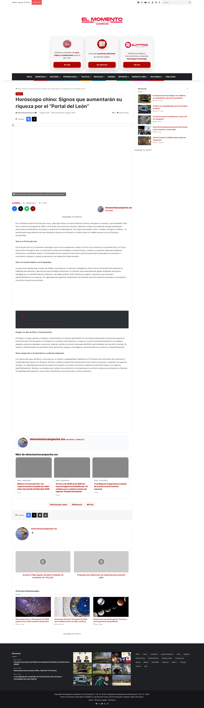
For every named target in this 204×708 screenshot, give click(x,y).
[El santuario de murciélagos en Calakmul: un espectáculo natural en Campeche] (144, 98)
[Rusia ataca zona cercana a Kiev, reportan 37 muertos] (102, 657)
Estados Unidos (167, 658)
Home (91, 700)
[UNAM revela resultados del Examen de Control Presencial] (102, 669)
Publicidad (170, 77)
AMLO (138, 654)
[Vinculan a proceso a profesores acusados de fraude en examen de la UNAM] (82, 657)
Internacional (70, 77)
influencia (77, 504)
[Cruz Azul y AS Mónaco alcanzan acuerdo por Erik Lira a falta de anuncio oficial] (102, 680)
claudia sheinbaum (167, 654)
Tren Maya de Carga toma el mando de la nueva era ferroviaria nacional (110, 486)
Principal (183, 662)
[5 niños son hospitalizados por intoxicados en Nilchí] (144, 109)
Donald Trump (140, 658)
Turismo (111, 77)
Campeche (154, 654)
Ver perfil (109, 210)
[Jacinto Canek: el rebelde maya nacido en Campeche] (144, 140)
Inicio (19, 89)
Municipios (40, 77)
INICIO (29, 77)
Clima (178, 654)
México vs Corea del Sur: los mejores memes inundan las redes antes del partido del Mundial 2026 (33, 486)
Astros (25, 89)
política (174, 662)
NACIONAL (155, 662)
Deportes (122, 77)
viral (145, 666)
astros (145, 654)
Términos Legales (100, 700)
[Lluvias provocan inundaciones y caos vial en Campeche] (144, 119)
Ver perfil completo (75, 440)
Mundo (138, 662)
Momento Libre (139, 77)
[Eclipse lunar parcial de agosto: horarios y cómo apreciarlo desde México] (111, 607)
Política (85, 77)
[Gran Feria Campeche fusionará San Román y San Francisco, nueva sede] (144, 130)
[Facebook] (14, 208)
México (146, 662)
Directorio (111, 700)
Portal (90, 504)
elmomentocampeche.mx (26, 113)
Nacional (54, 77)
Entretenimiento (153, 658)
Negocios (98, 77)
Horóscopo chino (59, 504)
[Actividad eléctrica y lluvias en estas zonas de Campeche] (121, 669)
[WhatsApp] (26, 208)
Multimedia (155, 77)
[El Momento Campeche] (102, 21)
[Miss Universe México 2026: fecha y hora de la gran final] (121, 680)
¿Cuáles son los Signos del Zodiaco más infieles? (42, 323)
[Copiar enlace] (32, 208)
